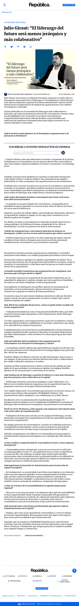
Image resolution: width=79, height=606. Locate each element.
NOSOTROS (32, 596)
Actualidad (10, 576)
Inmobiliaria (15, 581)
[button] (5, 47)
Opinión (52, 576)
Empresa (38, 576)
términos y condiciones (51, 596)
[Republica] (39, 5)
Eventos (38, 581)
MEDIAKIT (21, 596)
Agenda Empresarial (64, 581)
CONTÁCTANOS (70, 596)
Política (23, 576)
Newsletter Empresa (34, 535)
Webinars (68, 576)
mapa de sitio (8, 596)
